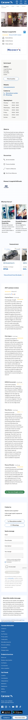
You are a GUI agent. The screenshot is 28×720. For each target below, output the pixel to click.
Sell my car (3, 657)
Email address (8, 546)
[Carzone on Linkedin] (17, 707)
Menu (25, 3)
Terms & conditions (5, 644)
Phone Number (8, 540)
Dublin (18, 6)
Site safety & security (6, 642)
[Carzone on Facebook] (2, 707)
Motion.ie (3, 691)
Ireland (12, 6)
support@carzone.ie (9, 702)
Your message (8, 551)
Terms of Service (8, 621)
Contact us (6, 717)
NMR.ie (3, 689)
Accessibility (4, 647)
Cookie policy (4, 639)
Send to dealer (12, 572)
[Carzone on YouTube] (13, 707)
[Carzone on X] (9, 707)
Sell (17, 3)
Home (2, 6)
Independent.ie (4, 681)
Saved (21, 3)
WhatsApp (8, 95)
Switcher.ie (3, 683)
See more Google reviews (15, 492)
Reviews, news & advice (6, 660)
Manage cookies (5, 650)
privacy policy (11, 578)
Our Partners (4, 634)
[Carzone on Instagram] (6, 707)
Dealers (7, 6)
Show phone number (15, 521)
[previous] (2, 19)
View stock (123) (20, 717)
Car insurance (4, 665)
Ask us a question (5, 668)
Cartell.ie (3, 675)
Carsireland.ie (4, 678)
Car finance (3, 662)
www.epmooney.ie (9, 87)
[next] (25, 19)
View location (11, 79)
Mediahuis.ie (4, 686)
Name (6, 534)
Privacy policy (4, 636)
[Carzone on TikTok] (20, 707)
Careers (3, 631)
